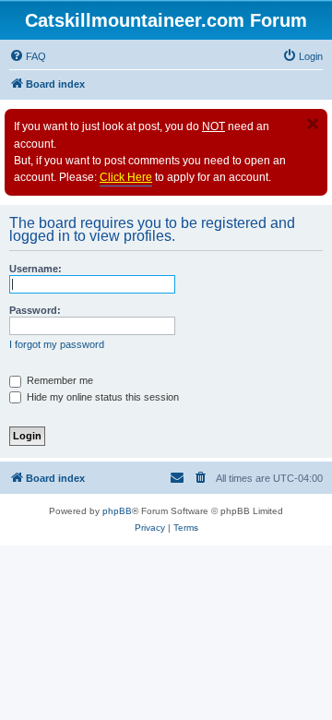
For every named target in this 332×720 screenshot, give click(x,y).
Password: (35, 310)
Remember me (58, 380)
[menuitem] (27, 56)
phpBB (117, 511)
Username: (35, 268)
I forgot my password (56, 344)
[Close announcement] (312, 123)
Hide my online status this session (101, 396)
